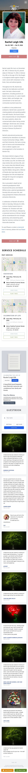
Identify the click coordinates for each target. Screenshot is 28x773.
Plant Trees (14, 293)
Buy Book (15, 380)
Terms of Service (18, 766)
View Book (7, 380)
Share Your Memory (9, 402)
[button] (14, 262)
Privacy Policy (10, 766)
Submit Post (14, 427)
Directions (14, 290)
